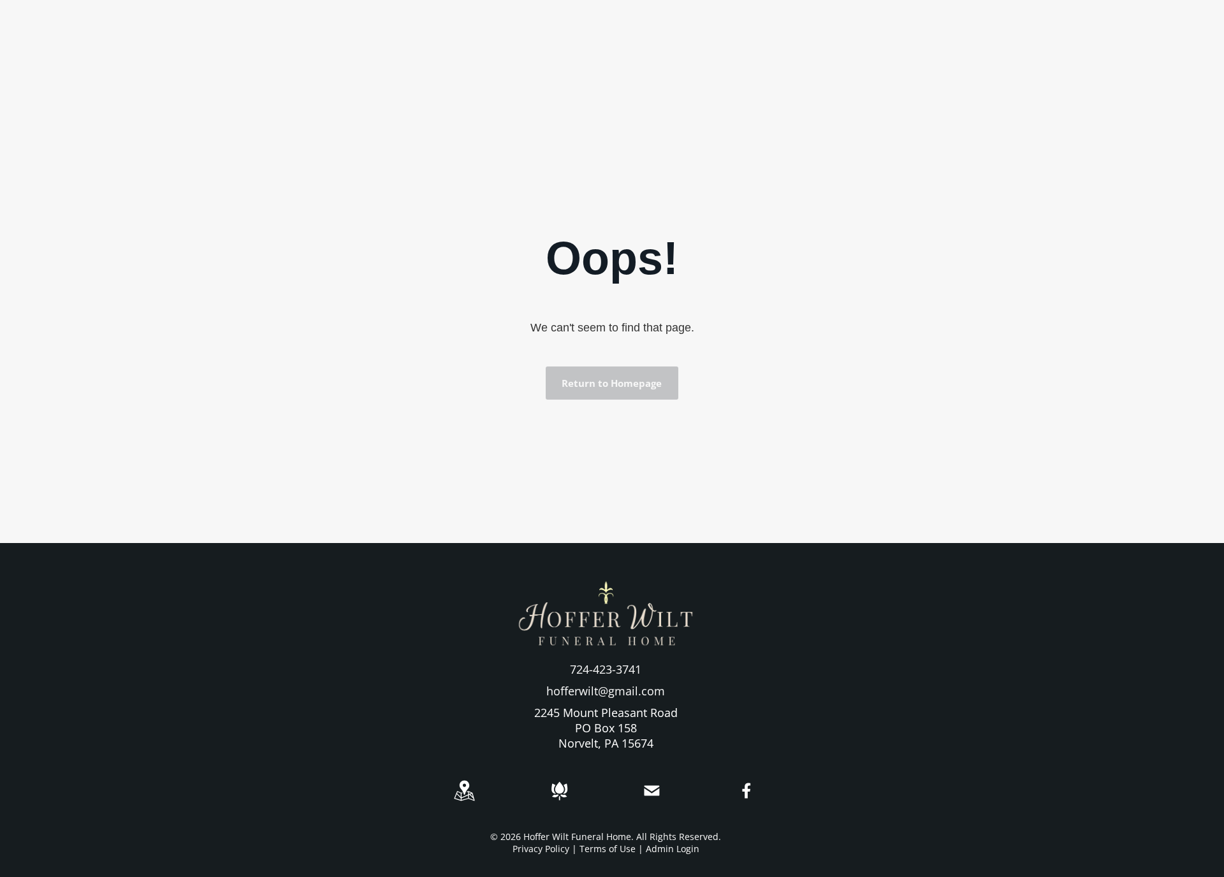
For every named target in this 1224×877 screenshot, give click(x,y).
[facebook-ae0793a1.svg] (747, 799)
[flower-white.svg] (559, 800)
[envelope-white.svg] (652, 800)
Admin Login (672, 849)
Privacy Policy (541, 849)
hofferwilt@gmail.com (605, 691)
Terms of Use (607, 849)
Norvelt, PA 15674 (605, 743)
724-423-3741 (605, 669)
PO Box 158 (606, 728)
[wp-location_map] (464, 800)
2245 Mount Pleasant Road (606, 712)
